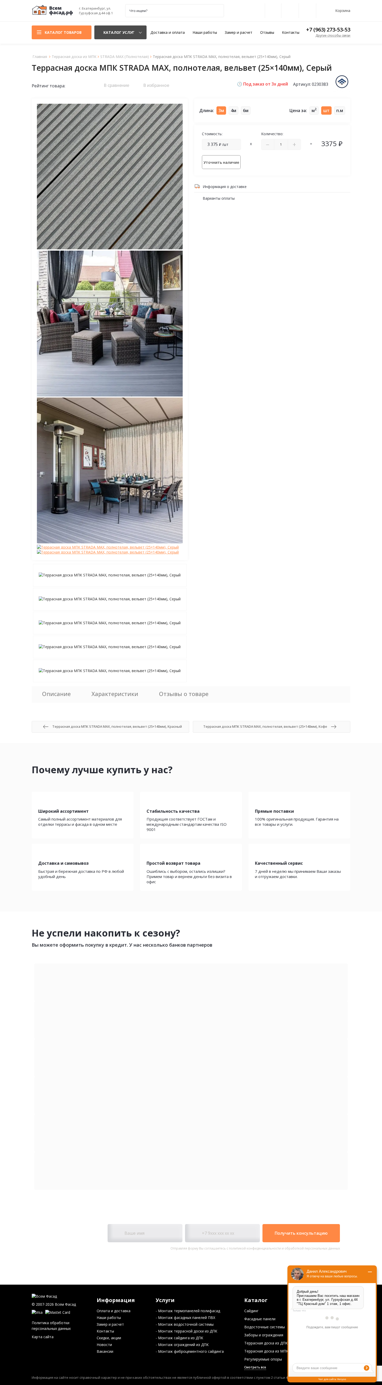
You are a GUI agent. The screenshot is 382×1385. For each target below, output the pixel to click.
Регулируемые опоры (263, 1359)
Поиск (217, 11)
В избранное (155, 85)
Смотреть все (255, 1367)
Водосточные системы (264, 1326)
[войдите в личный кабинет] (273, 11)
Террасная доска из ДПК (266, 1343)
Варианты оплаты (218, 198)
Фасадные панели (259, 1318)
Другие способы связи (332, 35)
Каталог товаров (63, 32)
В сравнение (116, 85)
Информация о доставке (224, 186)
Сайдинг (251, 1310)
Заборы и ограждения (263, 1334)
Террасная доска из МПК (266, 1351)
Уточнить (221, 162)
